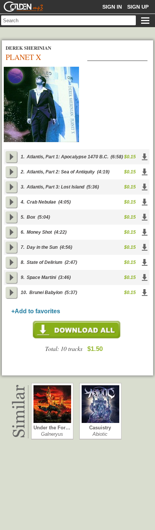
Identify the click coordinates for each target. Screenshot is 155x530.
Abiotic (100, 434)
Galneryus (52, 434)
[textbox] (68, 20)
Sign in (112, 7)
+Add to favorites (35, 311)
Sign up (138, 7)
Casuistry (100, 427)
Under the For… (51, 427)
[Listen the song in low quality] (11, 156)
